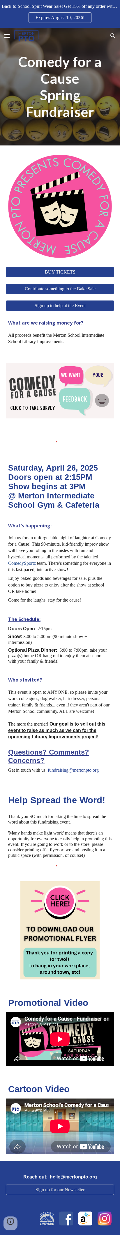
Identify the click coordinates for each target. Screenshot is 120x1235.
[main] (60, 86)
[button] (7, 36)
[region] (60, 14)
